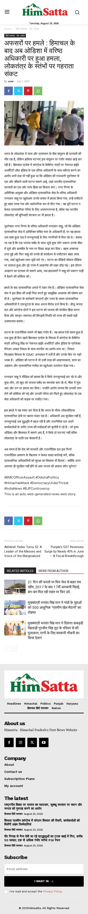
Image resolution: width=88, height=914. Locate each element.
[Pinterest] (28, 91)
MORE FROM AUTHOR (53, 571)
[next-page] (13, 648)
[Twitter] (18, 91)
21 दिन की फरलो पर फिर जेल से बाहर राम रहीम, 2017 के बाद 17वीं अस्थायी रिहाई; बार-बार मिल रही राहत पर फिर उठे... (54, 587)
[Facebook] (8, 91)
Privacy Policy (52, 891)
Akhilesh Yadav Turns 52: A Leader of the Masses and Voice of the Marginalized (23, 551)
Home (8, 29)
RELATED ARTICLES (20, 571)
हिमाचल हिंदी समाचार (13, 813)
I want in (41, 881)
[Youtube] (43, 742)
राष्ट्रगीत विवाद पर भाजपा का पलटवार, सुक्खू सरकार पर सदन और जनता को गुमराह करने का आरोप (43, 806)
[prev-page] (7, 648)
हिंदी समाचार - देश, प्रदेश (27, 29)
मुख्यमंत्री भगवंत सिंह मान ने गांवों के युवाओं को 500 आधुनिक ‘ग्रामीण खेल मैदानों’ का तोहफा (55, 607)
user (11, 81)
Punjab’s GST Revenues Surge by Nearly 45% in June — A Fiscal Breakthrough (64, 551)
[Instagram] (20, 742)
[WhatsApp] (38, 91)
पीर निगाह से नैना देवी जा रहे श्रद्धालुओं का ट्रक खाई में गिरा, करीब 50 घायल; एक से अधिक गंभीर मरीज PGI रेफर (43, 838)
